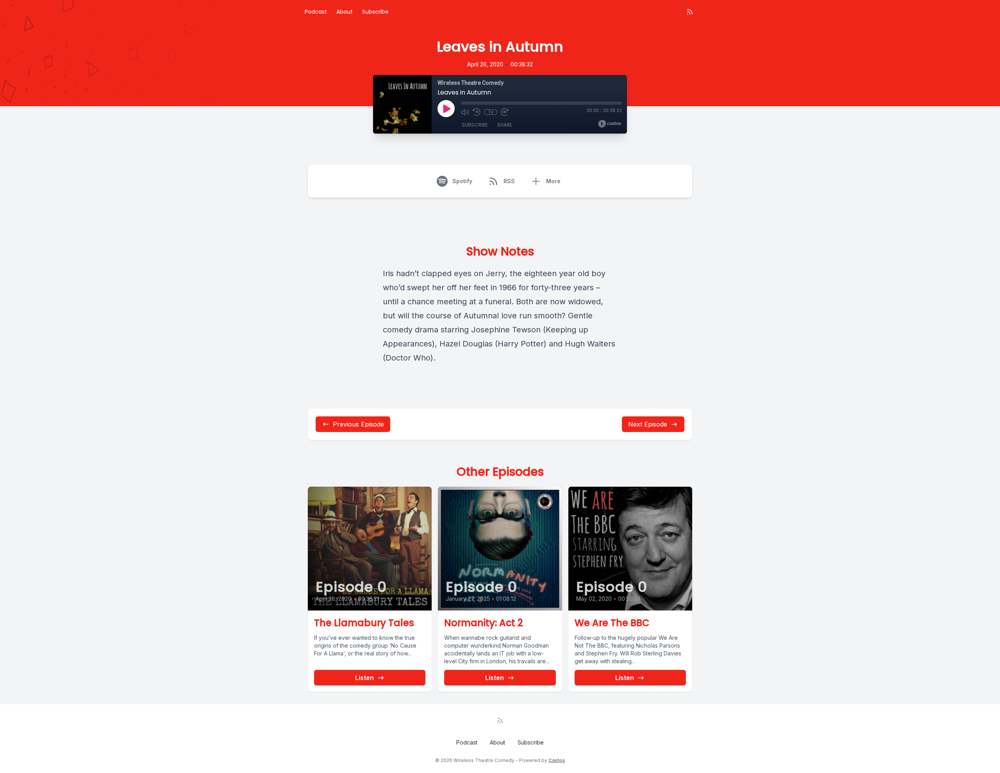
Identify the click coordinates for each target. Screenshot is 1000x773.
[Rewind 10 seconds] (476, 112)
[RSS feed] (690, 12)
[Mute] (465, 112)
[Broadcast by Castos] (609, 124)
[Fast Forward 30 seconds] (505, 112)
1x (490, 112)
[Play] (446, 108)
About (344, 12)
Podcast (316, 12)
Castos (556, 760)
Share (504, 124)
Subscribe (375, 12)
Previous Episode (358, 424)
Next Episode (647, 424)
